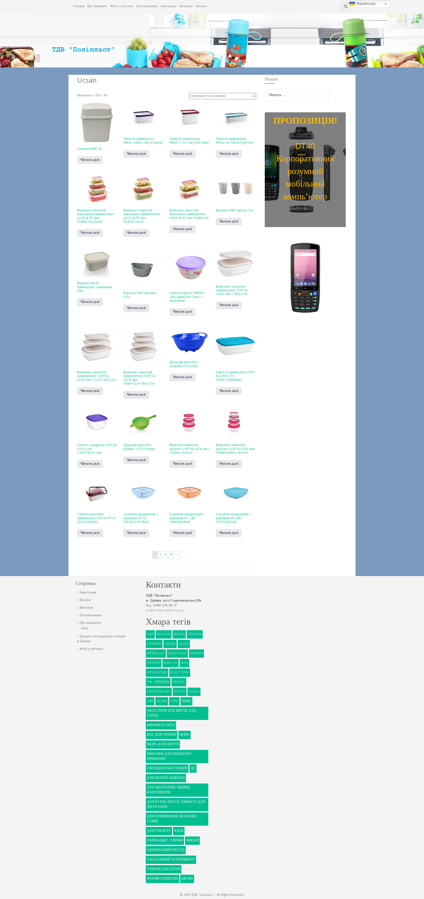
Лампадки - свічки (165, 840)
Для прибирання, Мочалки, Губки (172, 819)
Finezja (170, 644)
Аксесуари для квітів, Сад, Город (172, 713)
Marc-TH (170, 663)
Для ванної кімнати (166, 778)
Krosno (153, 663)
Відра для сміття (163, 744)
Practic (179, 682)
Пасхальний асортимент (171, 859)
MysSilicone (157, 672)
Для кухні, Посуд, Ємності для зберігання (176, 804)
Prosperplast (159, 691)
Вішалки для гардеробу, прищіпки (169, 756)
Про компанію (97, 6)
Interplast (156, 653)
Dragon (194, 634)
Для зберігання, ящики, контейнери (168, 790)
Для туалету (159, 831)
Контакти (186, 6)
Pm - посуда (158, 682)
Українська (365, 3)
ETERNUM (154, 644)
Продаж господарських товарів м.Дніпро (101, 639)
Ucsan (162, 701)
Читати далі (89, 160)
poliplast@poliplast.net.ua (165, 610)
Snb (150, 701)
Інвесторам (168, 6)
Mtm (184, 663)
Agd (150, 634)
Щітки (187, 879)
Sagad (194, 691)
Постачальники (146, 6)
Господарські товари (167, 768)
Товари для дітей (163, 869)
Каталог (201, 6)
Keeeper (196, 653)
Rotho (179, 691)
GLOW (184, 644)
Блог (85, 628)
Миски (192, 840)
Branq (179, 634)
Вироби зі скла (161, 725)
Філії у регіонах (121, 6)
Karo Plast (177, 653)
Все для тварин (161, 735)
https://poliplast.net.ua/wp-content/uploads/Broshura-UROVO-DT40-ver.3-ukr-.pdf (303, 213)
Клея (178, 831)
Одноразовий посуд (166, 850)
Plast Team (180, 672)
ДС (193, 768)
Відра (184, 735)
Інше (186, 701)
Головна (79, 6)
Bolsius (163, 634)
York (174, 701)
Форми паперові (162, 879)
